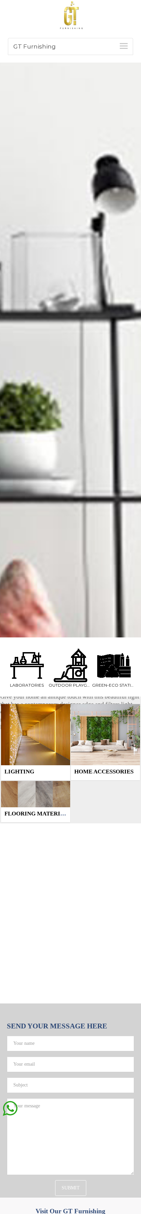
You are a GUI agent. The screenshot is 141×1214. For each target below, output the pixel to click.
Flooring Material (36, 813)
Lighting (19, 771)
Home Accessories (103, 771)
